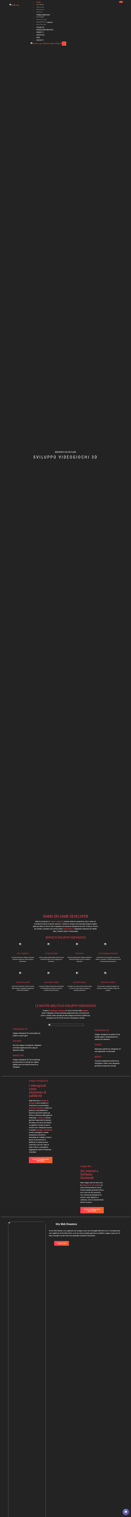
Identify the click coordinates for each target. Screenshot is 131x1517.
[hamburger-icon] (121, 2)
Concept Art (40, 27)
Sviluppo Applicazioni (43, 15)
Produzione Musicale (44, 30)
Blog (38, 37)
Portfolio (40, 35)
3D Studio (40, 17)
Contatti (40, 40)
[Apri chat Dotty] (126, 1512)
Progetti (40, 32)
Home (38, 2)
